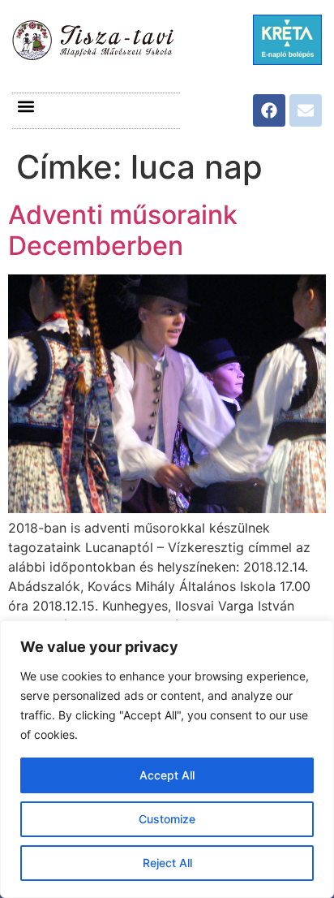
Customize (167, 819)
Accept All (167, 775)
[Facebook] (269, 110)
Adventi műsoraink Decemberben (123, 230)
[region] (167, 759)
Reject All (167, 863)
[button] (25, 106)
